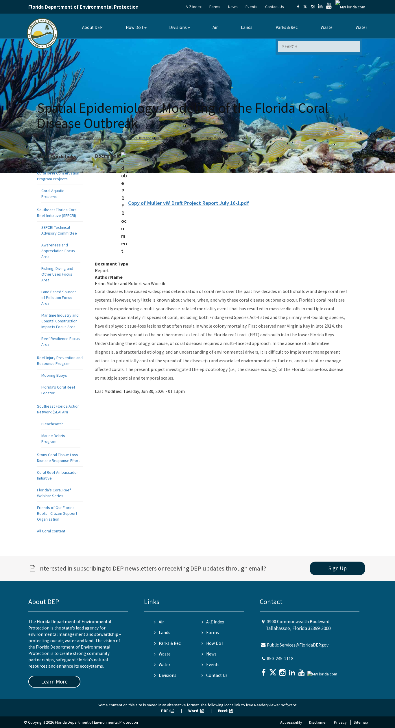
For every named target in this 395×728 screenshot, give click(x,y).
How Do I (134, 27)
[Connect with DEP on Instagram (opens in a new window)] (312, 6)
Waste (327, 27)
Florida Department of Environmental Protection (83, 6)
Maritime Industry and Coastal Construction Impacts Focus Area (60, 321)
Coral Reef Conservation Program (155, 138)
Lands (246, 27)
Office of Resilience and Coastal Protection (97, 138)
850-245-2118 (280, 658)
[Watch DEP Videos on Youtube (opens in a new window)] (329, 6)
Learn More (54, 681)
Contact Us (274, 6)
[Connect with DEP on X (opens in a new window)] (305, 6)
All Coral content (51, 531)
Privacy (340, 722)
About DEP (92, 27)
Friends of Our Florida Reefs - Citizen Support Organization (57, 513)
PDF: (166, 710)
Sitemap (361, 722)
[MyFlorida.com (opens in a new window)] (350, 6)
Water (361, 27)
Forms (214, 6)
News (233, 6)
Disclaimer (318, 722)
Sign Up (337, 568)
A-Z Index (194, 6)
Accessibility (291, 722)
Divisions (178, 27)
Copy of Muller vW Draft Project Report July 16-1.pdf (188, 203)
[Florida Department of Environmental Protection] (42, 33)
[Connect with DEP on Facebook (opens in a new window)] (298, 6)
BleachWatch (52, 423)
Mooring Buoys (54, 375)
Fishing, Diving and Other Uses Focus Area (57, 274)
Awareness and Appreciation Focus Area (58, 250)
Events (251, 6)
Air (215, 27)
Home (42, 138)
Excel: (223, 710)
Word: (194, 710)
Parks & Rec (287, 27)
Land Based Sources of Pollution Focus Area (59, 297)
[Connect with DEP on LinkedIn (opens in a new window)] (320, 6)
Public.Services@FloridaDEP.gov (297, 645)
